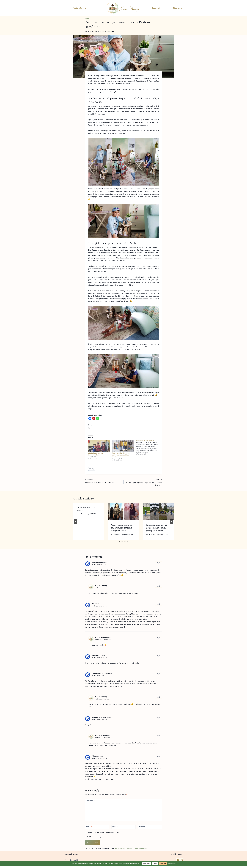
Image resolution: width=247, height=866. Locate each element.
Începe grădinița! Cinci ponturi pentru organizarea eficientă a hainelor (121, 455)
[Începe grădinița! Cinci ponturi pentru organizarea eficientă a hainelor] (123, 446)
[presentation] (123, 511)
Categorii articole (71, 854)
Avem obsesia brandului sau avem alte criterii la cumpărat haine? (122, 527)
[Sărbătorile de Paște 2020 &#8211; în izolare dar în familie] (99, 446)
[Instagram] (181, 860)
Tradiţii (91, 469)
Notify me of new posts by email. (99, 837)
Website (142, 827)
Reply (158, 563)
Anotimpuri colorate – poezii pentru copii (100, 480)
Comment (90, 801)
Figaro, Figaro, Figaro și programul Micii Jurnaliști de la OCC (144, 482)
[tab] (119, 541)
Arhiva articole (178, 854)
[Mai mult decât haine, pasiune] (148, 447)
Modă (87, 18)
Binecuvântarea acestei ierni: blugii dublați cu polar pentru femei (156, 527)
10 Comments (110, 31)
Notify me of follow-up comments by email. (103, 832)
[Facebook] (178, 860)
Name (89, 827)
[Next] (171, 521)
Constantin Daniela (100, 673)
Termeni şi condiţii (71, 860)
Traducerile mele (79, 8)
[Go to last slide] (75, 521)
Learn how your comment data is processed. (131, 848)
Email (115, 827)
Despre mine (156, 8)
